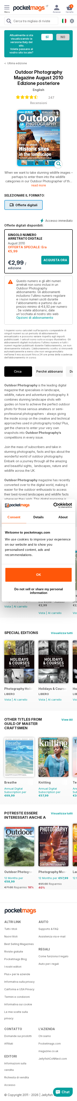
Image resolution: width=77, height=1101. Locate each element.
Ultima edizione (17, 63)
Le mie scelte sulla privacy (16, 1015)
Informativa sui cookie (18, 1004)
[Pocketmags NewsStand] (28, 8)
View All (67, 719)
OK (38, 574)
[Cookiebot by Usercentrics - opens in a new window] (54, 505)
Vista (7, 606)
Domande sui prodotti (18, 1036)
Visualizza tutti (62, 633)
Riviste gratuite (13, 951)
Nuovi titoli (11, 936)
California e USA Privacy (19, 989)
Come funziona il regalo (53, 956)
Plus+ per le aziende (17, 974)
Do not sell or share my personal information (38, 591)
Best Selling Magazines (19, 944)
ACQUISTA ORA (55, 260)
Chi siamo (44, 1036)
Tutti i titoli (10, 929)
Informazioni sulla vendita (15, 1066)
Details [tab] (38, 517)
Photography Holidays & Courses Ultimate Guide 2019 (18, 688)
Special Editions (21, 633)
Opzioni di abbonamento (34, 317)
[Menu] (6, 8)
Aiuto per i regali (48, 963)
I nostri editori (12, 966)
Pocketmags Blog (15, 959)
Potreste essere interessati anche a (25, 813)
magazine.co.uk (48, 1051)
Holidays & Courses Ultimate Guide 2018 (52, 688)
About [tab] (63, 517)
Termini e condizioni (17, 996)
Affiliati (8, 1043)
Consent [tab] (13, 517)
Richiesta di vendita (16, 1077)
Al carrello (20, 606)
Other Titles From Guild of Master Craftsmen (23, 719)
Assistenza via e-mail (51, 936)
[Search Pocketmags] (9, 21)
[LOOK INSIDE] (38, 165)
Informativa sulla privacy (19, 981)
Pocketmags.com (49, 1043)
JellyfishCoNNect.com (52, 1058)
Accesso (9, 1085)
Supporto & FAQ (48, 929)
